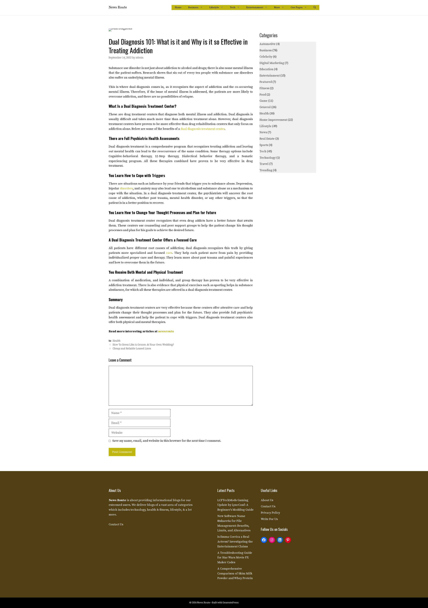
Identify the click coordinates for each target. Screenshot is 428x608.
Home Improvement (273, 120)
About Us (267, 500)
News (263, 132)
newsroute (166, 331)
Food (262, 95)
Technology (267, 158)
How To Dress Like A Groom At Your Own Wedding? (143, 344)
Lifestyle (214, 7)
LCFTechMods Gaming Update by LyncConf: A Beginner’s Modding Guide (235, 505)
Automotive (267, 44)
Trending (265, 170)
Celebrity (265, 57)
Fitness (264, 88)
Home (178, 7)
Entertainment (254, 7)
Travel (264, 164)
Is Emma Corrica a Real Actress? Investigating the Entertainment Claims (235, 541)
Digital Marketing (271, 63)
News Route (118, 7)
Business (193, 7)
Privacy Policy (270, 513)
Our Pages (297, 7)
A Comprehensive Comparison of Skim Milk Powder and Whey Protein (235, 573)
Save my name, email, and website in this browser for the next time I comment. (166, 441)
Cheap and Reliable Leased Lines (132, 348)
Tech (232, 7)
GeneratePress (231, 602)
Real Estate (267, 139)
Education (266, 69)
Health (117, 340)
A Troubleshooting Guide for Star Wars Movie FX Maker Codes (234, 557)
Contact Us (116, 524)
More (277, 7)
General (265, 107)
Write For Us (269, 519)
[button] (314, 7)
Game (263, 101)
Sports (263, 145)
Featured (265, 82)
